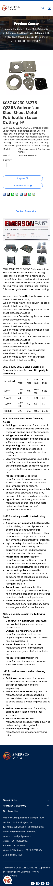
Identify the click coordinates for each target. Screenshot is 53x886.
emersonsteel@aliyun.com (17, 836)
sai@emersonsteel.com (22, 831)
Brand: (6, 155)
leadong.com (13, 871)
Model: (6, 149)
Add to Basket (21, 185)
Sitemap (25, 871)
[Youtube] (43, 883)
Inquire (21, 178)
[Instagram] (47, 883)
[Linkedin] (38, 883)
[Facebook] (33, 883)
